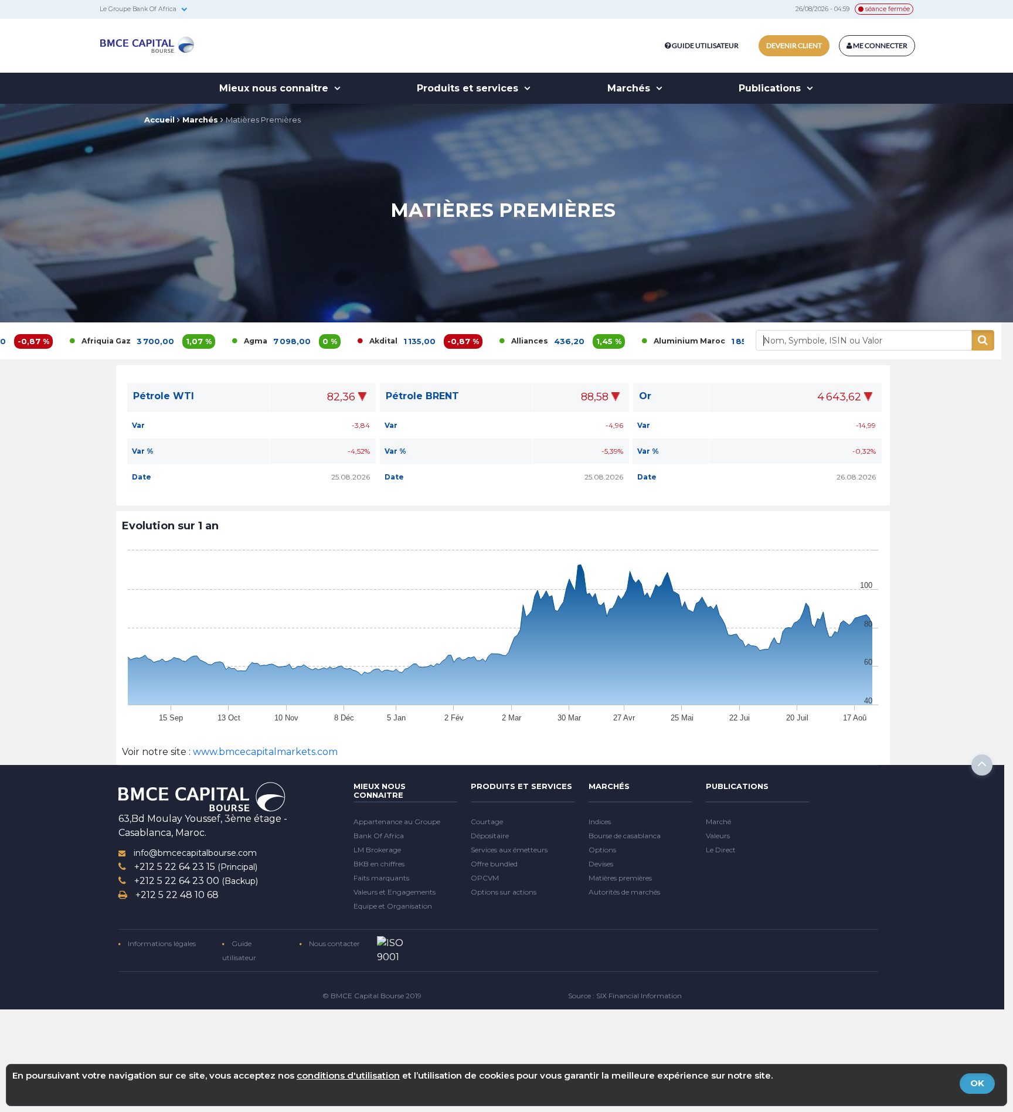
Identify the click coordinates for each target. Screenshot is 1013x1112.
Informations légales (161, 943)
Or (645, 395)
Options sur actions (503, 891)
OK (977, 1083)
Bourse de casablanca (625, 835)
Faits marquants (381, 877)
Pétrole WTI (163, 396)
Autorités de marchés (624, 891)
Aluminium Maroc (633, 340)
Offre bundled (494, 863)
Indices (600, 821)
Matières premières (620, 877)
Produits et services (469, 88)
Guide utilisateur (705, 45)
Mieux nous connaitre (275, 88)
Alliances (473, 340)
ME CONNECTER (879, 45)
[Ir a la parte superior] (981, 765)
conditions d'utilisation (348, 1075)
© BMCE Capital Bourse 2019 (371, 995)
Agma (199, 340)
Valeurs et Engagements (394, 891)
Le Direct (721, 849)
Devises (601, 863)
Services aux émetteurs (509, 849)
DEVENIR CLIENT (794, 45)
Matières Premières (263, 119)
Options (602, 849)
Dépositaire (490, 835)
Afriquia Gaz (49, 340)
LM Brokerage (377, 849)
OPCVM (485, 877)
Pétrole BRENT (422, 396)
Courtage (487, 821)
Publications (771, 88)
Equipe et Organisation (392, 906)
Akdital (327, 340)
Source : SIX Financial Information (625, 995)
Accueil (159, 119)
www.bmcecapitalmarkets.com (264, 751)
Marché (718, 821)
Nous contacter (333, 943)
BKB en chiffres (378, 863)
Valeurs (718, 835)
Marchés (630, 88)
